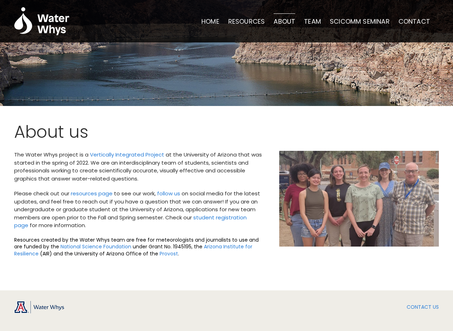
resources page (92, 193)
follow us (168, 193)
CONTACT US (423, 307)
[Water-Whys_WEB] (39, 303)
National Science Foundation (96, 246)
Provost (169, 253)
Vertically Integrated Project (127, 154)
